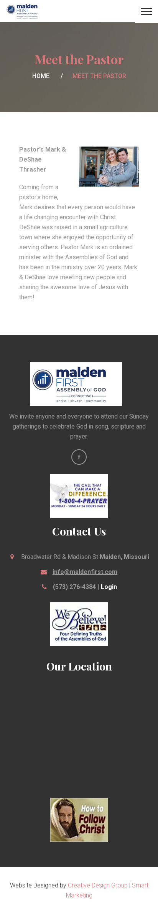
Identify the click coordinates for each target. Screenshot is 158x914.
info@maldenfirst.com (85, 571)
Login (109, 586)
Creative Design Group (98, 885)
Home (40, 76)
